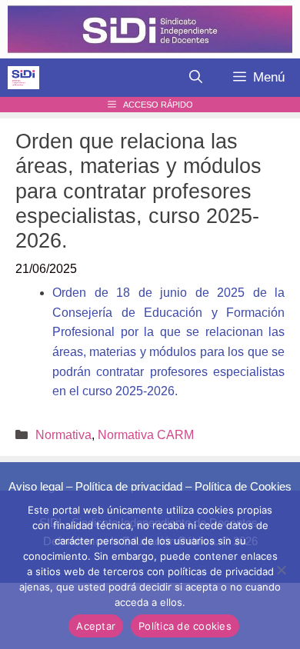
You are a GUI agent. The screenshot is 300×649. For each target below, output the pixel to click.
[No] (280, 569)
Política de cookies (185, 626)
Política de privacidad (128, 486)
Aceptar (95, 626)
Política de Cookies (243, 486)
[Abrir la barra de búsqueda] (196, 77)
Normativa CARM (146, 434)
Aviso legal (35, 486)
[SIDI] (23, 77)
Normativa (63, 434)
